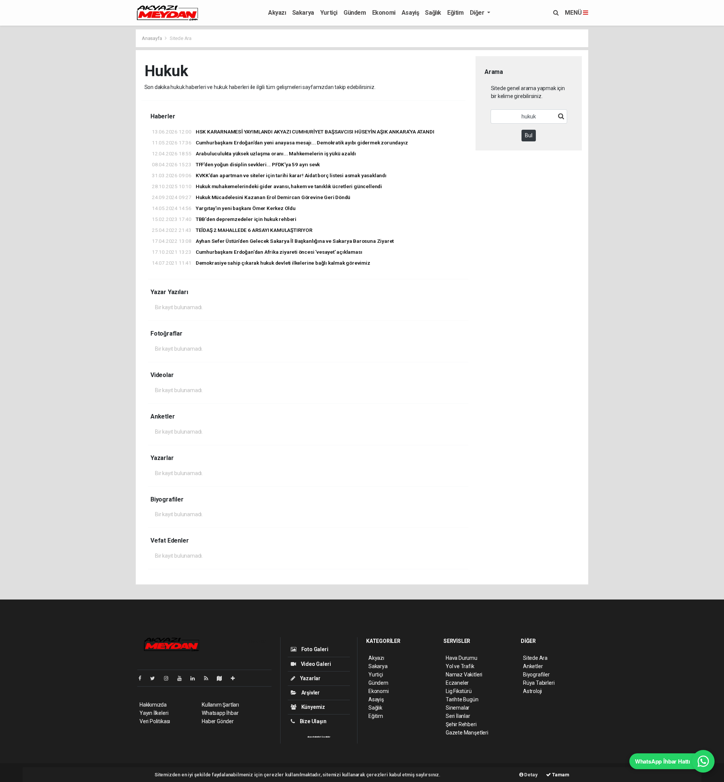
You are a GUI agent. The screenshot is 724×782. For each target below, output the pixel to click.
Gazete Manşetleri (467, 733)
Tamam (560, 774)
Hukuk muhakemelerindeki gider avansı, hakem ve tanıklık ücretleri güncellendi (267, 186)
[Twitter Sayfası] (155, 678)
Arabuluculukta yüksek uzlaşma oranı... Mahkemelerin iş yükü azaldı (254, 153)
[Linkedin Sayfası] (195, 678)
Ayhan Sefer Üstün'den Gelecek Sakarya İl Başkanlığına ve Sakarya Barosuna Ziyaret (273, 241)
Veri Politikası (155, 721)
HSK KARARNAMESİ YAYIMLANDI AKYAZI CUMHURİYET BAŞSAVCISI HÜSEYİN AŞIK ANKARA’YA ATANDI (293, 132)
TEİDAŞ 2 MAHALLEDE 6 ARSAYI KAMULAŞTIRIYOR (232, 230)
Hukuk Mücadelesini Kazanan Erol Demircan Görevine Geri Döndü (251, 197)
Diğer (478, 12)
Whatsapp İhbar (220, 713)
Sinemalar (457, 708)
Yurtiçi (328, 12)
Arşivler (310, 693)
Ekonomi (384, 12)
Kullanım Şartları (220, 705)
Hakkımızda (153, 705)
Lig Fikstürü (459, 691)
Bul (528, 135)
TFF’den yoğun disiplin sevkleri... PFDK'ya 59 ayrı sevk (236, 164)
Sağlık (433, 12)
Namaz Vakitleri (464, 675)
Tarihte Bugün (462, 699)
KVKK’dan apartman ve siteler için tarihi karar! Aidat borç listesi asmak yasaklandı (269, 175)
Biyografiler (536, 675)
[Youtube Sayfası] (182, 678)
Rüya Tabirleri (538, 683)
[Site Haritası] (222, 678)
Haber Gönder (218, 721)
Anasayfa (152, 38)
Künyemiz (312, 707)
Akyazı (277, 12)
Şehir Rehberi (461, 724)
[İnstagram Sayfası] (169, 678)
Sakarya (303, 12)
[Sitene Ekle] (236, 678)
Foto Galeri (314, 649)
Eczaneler (457, 683)
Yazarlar (310, 678)
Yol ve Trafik (460, 666)
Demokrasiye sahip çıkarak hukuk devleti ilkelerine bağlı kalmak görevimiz (261, 263)
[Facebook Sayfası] (142, 678)
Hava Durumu (461, 658)
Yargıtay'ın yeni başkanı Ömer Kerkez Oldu (224, 208)
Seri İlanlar (458, 716)
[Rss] (209, 678)
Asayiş (410, 12)
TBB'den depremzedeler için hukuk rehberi (224, 219)
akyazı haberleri (314, 737)
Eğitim (455, 12)
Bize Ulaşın (313, 721)
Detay (530, 774)
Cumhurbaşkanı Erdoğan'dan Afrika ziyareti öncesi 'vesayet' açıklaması (257, 252)
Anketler (533, 666)
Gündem (355, 12)
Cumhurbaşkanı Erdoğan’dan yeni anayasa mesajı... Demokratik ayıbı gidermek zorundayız (280, 143)
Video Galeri (315, 664)
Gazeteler (326, 737)
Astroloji (532, 691)
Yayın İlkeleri (154, 713)
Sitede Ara (535, 658)
